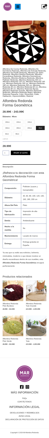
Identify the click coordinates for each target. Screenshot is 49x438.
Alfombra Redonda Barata (27, 89)
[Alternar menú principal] (18, 7)
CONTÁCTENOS (24, 402)
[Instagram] (27, 387)
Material (29, 96)
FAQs (24, 398)
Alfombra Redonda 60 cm (27, 87)
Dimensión (29, 94)
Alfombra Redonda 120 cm (14, 82)
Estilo (36, 94)
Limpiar (5, 139)
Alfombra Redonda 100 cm (30, 80)
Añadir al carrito (20, 153)
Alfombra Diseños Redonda (22, 74)
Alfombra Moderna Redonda (23, 78)
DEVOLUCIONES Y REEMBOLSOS (24, 413)
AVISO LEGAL (24, 416)
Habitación (7, 96)
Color (21, 94)
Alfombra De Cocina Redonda (15, 69)
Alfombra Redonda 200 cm (21, 85)
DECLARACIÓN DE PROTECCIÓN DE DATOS (24, 420)
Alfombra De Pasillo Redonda (15, 73)
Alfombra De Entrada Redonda (33, 71)
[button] (42, 24)
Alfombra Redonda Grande (14, 91)
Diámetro (7, 117)
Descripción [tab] (8, 167)
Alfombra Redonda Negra (22, 92)
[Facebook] (22, 387)
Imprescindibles (18, 96)
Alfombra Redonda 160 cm (17, 83)
